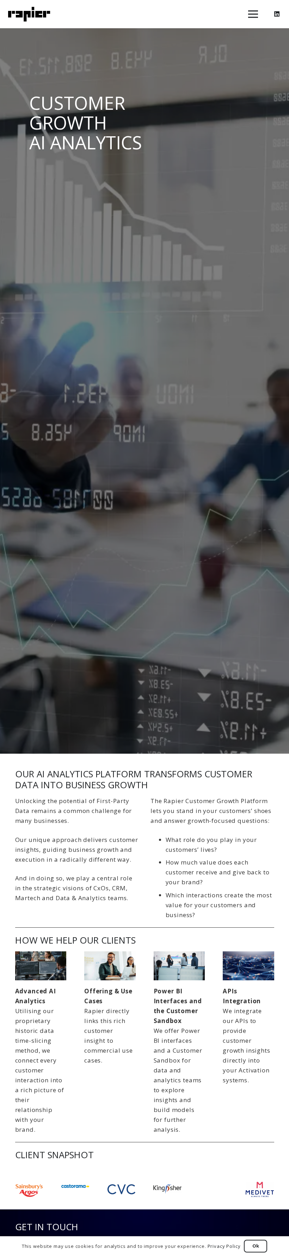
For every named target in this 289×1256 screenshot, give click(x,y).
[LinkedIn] (277, 14)
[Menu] (253, 14)
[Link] (29, 14)
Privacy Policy (224, 1246)
